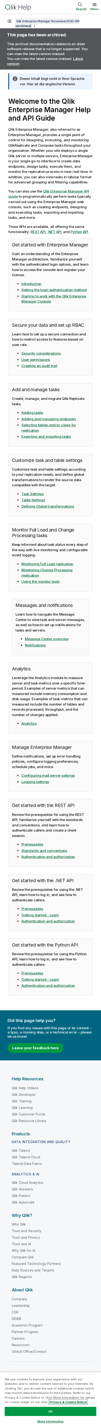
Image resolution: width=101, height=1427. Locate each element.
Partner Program (25, 1332)
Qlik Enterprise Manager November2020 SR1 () (47, 23)
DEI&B (16, 1319)
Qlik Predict (21, 1196)
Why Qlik (19, 1224)
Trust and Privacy (26, 1237)
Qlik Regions (22, 1277)
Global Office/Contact (29, 1351)
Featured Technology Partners (36, 1264)
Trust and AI (21, 1244)
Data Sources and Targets (33, 1270)
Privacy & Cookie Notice (68, 1402)
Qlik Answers (22, 1189)
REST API (38, 232)
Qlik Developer (24, 1094)
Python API (79, 232)
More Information (50, 1421)
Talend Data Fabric (27, 1164)
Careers (18, 1338)
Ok (50, 1411)
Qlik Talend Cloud (26, 1157)
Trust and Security (26, 1231)
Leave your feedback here (35, 1048)
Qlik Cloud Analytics (27, 1183)
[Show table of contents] (9, 21)
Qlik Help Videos (25, 1088)
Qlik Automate (23, 1202)
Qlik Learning (22, 1108)
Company (19, 1299)
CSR (15, 1312)
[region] (50, 1399)
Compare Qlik (23, 1257)
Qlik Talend (21, 1150)
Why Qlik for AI (23, 1250)
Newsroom (21, 1345)
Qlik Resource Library (29, 1121)
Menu (94, 9)
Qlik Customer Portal (28, 1114)
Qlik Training (21, 1101)
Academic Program (27, 1325)
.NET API (54, 232)
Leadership (21, 1306)
